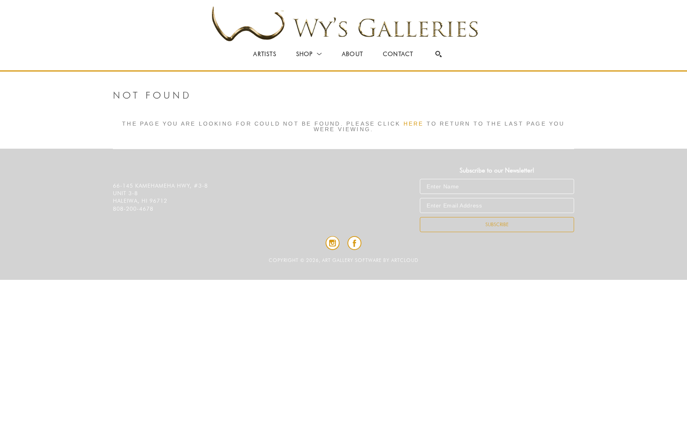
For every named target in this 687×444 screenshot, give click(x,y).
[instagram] (333, 243)
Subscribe (496, 224)
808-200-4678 (133, 208)
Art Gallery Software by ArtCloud (370, 260)
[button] (309, 54)
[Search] (438, 54)
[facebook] (354, 243)
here (414, 123)
